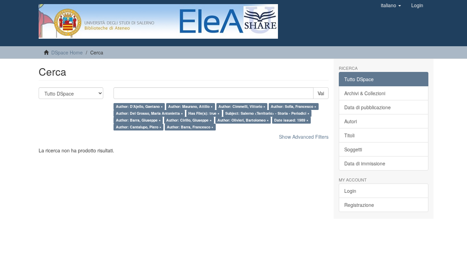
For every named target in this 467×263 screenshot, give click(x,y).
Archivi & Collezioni (364, 93)
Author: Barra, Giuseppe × (138, 120)
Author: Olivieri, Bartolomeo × (243, 120)
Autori (350, 121)
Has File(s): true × (203, 113)
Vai (321, 93)
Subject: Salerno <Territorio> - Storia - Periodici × (267, 113)
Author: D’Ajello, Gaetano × (139, 106)
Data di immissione (364, 163)
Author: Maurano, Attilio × (190, 106)
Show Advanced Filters (304, 136)
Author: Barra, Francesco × (190, 126)
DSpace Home (67, 52)
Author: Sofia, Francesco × (293, 106)
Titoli (349, 135)
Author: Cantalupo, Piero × (138, 126)
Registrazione (359, 204)
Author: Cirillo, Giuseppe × (189, 120)
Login (350, 190)
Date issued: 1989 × (291, 120)
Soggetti (353, 149)
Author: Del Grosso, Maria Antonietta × (149, 113)
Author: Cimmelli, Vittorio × (241, 106)
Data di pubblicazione (367, 107)
